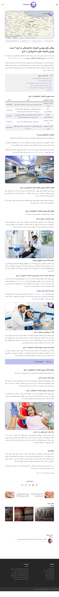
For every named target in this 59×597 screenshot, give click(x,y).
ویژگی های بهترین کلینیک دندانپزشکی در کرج (41, 85)
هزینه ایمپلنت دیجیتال (49, 575)
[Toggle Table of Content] (50, 75)
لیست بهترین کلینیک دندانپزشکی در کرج (42, 78)
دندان (36, 386)
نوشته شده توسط (11, 41)
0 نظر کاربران (24, 41)
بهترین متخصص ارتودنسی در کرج (21, 571)
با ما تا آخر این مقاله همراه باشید (16, 58)
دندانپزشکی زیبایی (40, 152)
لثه (32, 386)
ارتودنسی (33, 152)
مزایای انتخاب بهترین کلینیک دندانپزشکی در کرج (40, 88)
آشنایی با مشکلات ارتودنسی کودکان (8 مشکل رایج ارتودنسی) (31, 539)
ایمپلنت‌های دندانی (20, 281)
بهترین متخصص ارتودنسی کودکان (21, 579)
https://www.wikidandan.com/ (43, 473)
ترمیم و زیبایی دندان (36, 41)
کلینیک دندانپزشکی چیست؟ (44, 81)
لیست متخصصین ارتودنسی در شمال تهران (19, 575)
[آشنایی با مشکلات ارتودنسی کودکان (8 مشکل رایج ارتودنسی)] (50, 541)
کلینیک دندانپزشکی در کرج (39, 294)
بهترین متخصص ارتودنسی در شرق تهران (20, 577)
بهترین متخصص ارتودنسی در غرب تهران (20, 573)
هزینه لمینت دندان (50, 579)
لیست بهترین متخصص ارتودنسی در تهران (19, 569)
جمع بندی (49, 90)
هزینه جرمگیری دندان (49, 577)
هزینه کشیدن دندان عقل (49, 571)
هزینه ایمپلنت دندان (50, 573)
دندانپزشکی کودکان (39, 362)
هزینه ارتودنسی (51, 569)
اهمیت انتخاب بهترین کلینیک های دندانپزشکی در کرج (39, 83)
